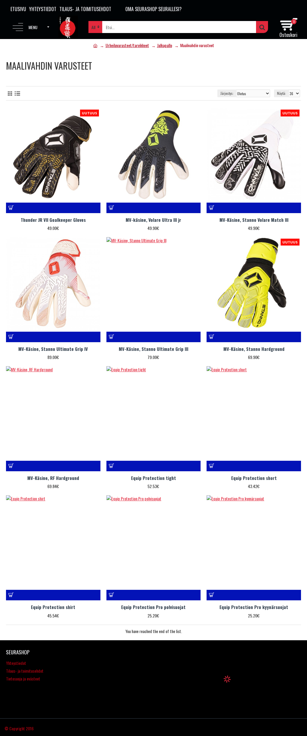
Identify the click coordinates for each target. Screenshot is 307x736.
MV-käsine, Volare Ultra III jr (153, 220)
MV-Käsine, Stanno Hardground (254, 349)
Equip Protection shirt (53, 607)
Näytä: (281, 93)
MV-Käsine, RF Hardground (53, 478)
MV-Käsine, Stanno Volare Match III (253, 220)
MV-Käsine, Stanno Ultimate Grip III (153, 349)
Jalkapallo (164, 45)
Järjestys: (227, 93)
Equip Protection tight (153, 478)
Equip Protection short (254, 478)
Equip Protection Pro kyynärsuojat (253, 607)
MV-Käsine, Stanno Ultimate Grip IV (53, 349)
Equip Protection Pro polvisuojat (153, 607)
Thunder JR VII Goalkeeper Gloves (53, 220)
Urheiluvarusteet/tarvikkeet (127, 45)
